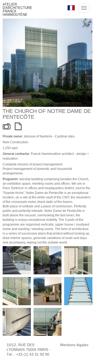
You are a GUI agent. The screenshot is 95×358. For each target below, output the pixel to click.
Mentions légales (74, 345)
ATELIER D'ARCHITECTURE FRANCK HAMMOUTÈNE (17, 9)
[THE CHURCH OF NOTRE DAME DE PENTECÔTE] (17, 260)
